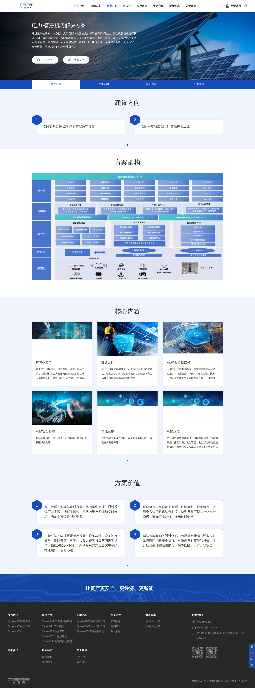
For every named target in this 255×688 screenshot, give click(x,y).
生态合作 (158, 5)
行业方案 (112, 5)
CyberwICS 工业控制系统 (90, 631)
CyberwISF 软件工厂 (53, 631)
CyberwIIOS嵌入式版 (19, 626)
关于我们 (191, 5)
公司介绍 (79, 5)
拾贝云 (127, 5)
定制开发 (116, 626)
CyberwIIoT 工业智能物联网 (57, 621)
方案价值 (199, 84)
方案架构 (103, 84)
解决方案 (150, 615)
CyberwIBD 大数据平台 (54, 636)
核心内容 (151, 84)
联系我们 (197, 615)
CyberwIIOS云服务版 (19, 621)
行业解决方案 (152, 626)
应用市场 (142, 5)
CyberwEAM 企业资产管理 (91, 626)
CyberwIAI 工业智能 (53, 626)
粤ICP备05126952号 (236, 681)
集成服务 (116, 631)
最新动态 (174, 5)
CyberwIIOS (14, 631)
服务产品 (116, 615)
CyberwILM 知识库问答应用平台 (57, 643)
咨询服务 (116, 621)
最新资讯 (47, 656)
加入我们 (81, 661)
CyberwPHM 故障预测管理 (91, 621)
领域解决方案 (152, 621)
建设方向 (56, 84)
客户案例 (47, 661)
